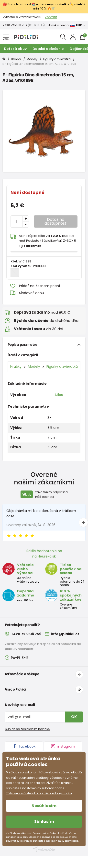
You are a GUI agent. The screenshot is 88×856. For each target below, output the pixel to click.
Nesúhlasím (44, 805)
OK (74, 717)
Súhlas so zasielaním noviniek (27, 729)
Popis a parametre (22, 345)
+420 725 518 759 (14, 25)
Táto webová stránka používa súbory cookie (39, 793)
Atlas (59, 394)
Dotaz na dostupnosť (55, 221)
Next (83, 522)
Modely (32, 59)
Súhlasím (44, 821)
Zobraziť (51, 17)
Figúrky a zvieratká (57, 59)
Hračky (16, 59)
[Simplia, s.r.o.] (44, 849)
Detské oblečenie (48, 48)
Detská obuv (15, 48)
